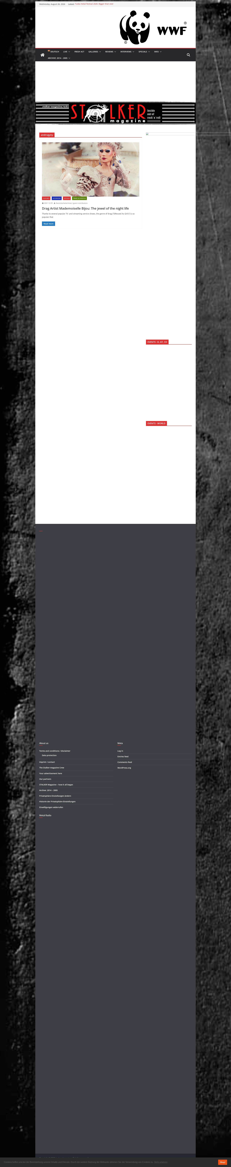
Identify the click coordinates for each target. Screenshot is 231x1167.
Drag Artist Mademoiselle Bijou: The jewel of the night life (85, 208)
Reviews (109, 51)
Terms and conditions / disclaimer (54, 751)
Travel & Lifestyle (79, 198)
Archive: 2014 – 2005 (57, 58)
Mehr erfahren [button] (161, 1162)
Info (156, 51)
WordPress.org (124, 767)
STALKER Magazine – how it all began (56, 784)
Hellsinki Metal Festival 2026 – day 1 (91, 4)
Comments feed (125, 762)
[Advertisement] (115, 81)
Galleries (93, 51)
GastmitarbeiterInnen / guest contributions (72, 203)
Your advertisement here (50, 773)
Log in (120, 751)
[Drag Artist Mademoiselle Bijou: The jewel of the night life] (90, 169)
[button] (68, 52)
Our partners (45, 779)
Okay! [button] (222, 1162)
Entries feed (123, 756)
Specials (143, 51)
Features (46, 198)
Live (65, 51)
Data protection (49, 755)
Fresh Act (79, 51)
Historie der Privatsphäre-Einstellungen (57, 801)
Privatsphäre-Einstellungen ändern (55, 796)
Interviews (125, 51)
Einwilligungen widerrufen (51, 807)
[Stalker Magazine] (42, 55)
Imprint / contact (47, 762)
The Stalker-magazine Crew (51, 767)
